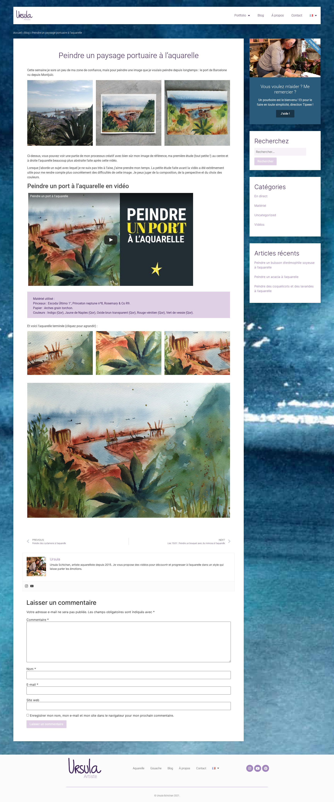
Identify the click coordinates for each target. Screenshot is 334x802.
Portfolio (240, 15)
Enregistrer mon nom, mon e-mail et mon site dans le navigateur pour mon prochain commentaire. (102, 715)
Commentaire (37, 619)
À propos (278, 15)
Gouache (156, 768)
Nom (31, 668)
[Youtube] (32, 586)
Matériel (260, 205)
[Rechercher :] (280, 153)
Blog (261, 15)
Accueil (17, 32)
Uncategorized (265, 215)
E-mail (32, 684)
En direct (261, 196)
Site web (32, 700)
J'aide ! (285, 113)
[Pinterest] (265, 768)
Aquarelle (138, 768)
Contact (296, 15)
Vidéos (259, 224)
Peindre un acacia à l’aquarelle (276, 277)
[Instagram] (26, 586)
